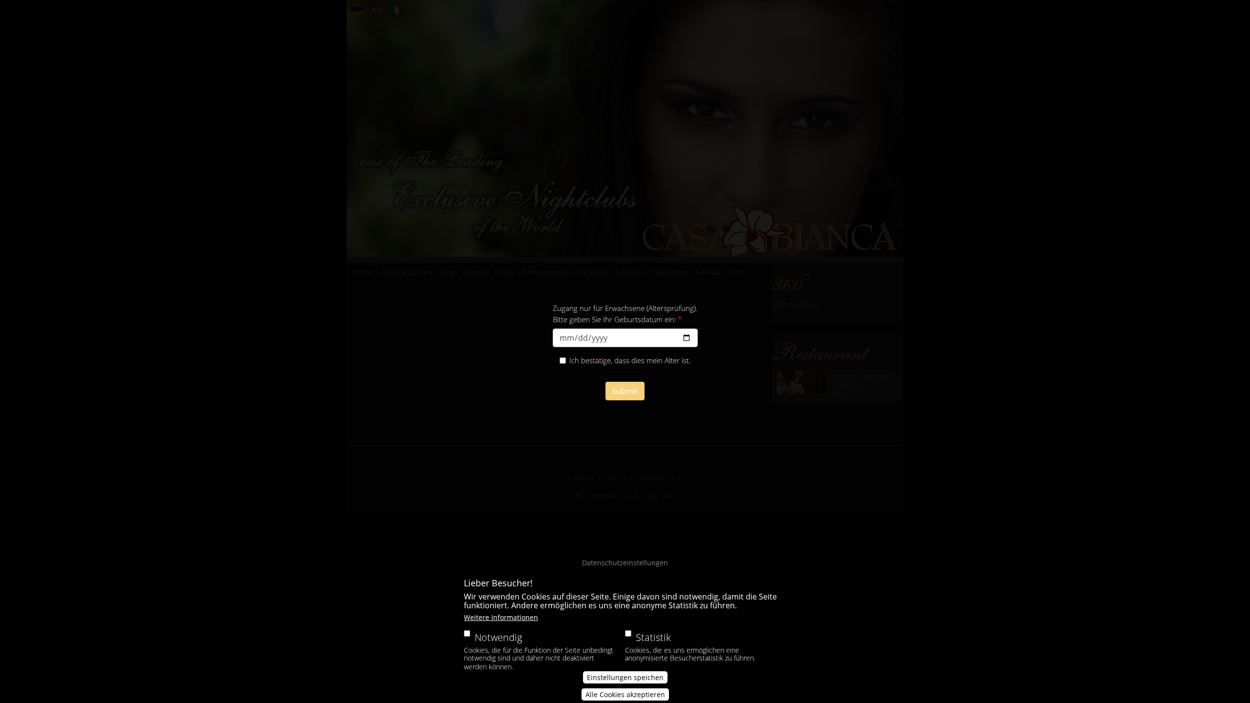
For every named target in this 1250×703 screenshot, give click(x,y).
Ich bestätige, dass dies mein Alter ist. (630, 360)
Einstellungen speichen (625, 677)
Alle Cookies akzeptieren (625, 694)
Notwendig (498, 637)
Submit (625, 391)
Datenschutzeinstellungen (625, 562)
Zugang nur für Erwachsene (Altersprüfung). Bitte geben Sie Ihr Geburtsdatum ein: (625, 313)
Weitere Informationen (501, 617)
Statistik (653, 637)
